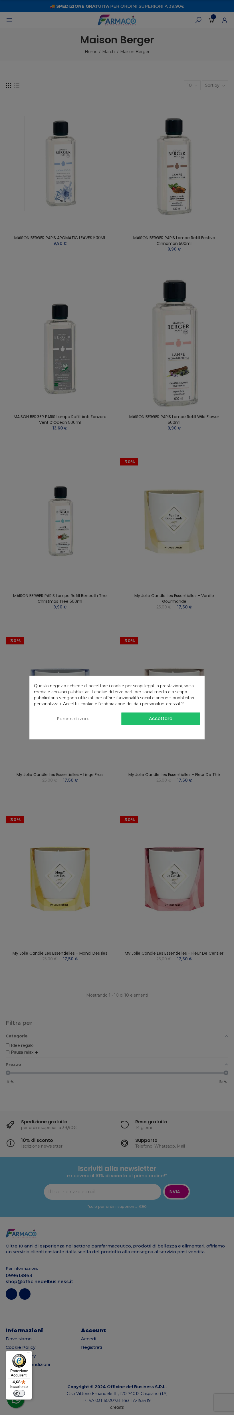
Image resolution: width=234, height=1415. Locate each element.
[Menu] (28, 1354)
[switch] (19, 1393)
